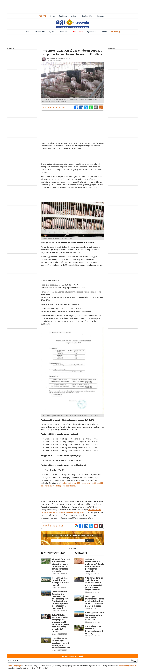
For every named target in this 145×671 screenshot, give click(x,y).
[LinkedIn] (81, 107)
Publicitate (63, 16)
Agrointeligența (14, 665)
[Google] (76, 526)
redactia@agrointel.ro (127, 665)
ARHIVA (104, 32)
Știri (27, 32)
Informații (100, 16)
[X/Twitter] (91, 526)
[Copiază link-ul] (101, 107)
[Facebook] (76, 107)
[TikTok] (101, 526)
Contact (52, 16)
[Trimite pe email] (96, 107)
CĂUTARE (114, 32)
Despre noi (12, 660)
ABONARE (42, 16)
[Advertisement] (72, 7)
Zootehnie (64, 32)
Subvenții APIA (40, 32)
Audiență (74, 16)
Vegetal (51, 32)
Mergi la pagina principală (72, 656)
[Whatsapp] (91, 107)
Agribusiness (91, 32)
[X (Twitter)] (86, 107)
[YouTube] (96, 526)
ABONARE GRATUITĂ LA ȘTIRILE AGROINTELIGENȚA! (73, 535)
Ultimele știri (81, 553)
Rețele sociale (87, 16)
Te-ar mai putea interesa (53, 553)
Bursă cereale (78, 32)
